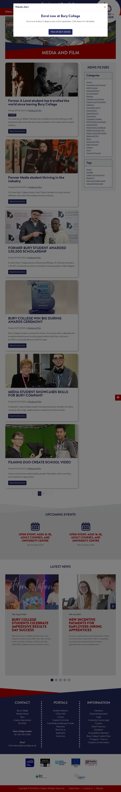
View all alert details (60, 32)
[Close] (105, 7)
